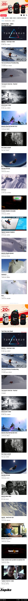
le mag (3, 18)
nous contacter (24, 599)
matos (14, 18)
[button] (24, 15)
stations (7, 18)
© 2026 (17, 599)
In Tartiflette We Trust (21, 18)
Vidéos (3, 20)
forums (10, 18)
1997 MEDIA (3, 600)
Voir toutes (24, 332)
